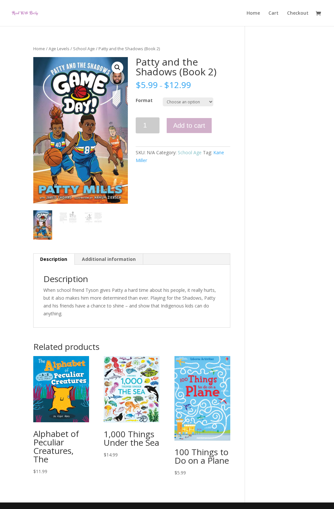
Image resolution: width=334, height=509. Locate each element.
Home (253, 13)
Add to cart (189, 125)
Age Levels (59, 49)
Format (144, 100)
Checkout (298, 13)
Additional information (109, 259)
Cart (273, 13)
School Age (84, 49)
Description (53, 259)
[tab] (54, 259)
